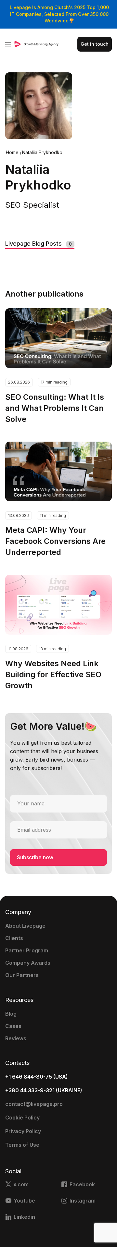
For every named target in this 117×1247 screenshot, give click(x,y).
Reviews (15, 1038)
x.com (21, 1184)
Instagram (83, 1200)
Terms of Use (22, 1145)
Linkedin (24, 1217)
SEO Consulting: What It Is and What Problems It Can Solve (54, 408)
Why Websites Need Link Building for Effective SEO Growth (53, 674)
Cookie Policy (22, 1117)
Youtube (24, 1200)
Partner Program (26, 950)
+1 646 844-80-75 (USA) (36, 1076)
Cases (13, 1026)
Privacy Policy (23, 1131)
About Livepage (25, 926)
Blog (11, 1013)
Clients (14, 938)
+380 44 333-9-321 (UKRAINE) (43, 1090)
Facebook (82, 1184)
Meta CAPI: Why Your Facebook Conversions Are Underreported (55, 541)
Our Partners (22, 975)
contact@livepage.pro (34, 1104)
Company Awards (27, 963)
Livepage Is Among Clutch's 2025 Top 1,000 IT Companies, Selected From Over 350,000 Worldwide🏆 (59, 14)
